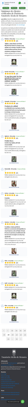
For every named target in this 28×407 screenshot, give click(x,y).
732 (17, 339)
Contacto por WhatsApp (7, 387)
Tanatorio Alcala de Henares (9, 3)
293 (12, 330)
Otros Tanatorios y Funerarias (8, 399)
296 (25, 330)
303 (8, 339)
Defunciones (14, 7)
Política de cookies (5, 378)
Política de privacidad (6, 379)
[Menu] (25, 2)
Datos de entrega (5, 376)
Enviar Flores (5, 7)
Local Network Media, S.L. (7, 365)
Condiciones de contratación (8, 381)
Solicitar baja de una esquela (8, 385)
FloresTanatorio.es (12, 363)
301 (21, 334)
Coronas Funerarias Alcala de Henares (10, 392)
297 (4, 334)
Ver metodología (21, 25)
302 (25, 334)
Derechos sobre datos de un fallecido (10, 383)
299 (12, 334)
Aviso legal (3, 374)
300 (17, 334)
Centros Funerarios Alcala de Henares (10, 394)
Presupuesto (22, 7)
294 (16, 330)
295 (20, 330)
